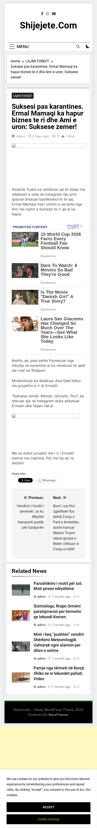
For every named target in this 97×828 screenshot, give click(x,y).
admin (20, 136)
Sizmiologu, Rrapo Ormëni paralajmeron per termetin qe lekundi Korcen (57, 611)
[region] (48, 798)
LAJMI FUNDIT (22, 96)
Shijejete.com (48, 25)
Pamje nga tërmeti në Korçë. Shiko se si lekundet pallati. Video (59, 673)
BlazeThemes (58, 715)
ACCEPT (49, 807)
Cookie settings (48, 819)
